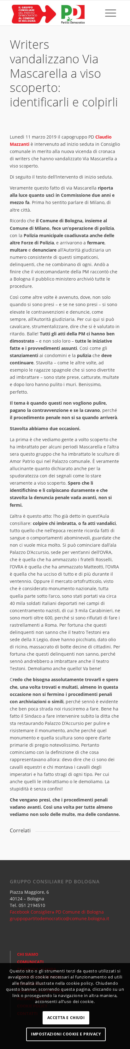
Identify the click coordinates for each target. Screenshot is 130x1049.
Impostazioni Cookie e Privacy (66, 1034)
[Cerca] (96, 13)
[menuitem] (96, 13)
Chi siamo (27, 954)
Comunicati (30, 962)
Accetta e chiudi (66, 1017)
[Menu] (110, 13)
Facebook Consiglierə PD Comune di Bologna (57, 912)
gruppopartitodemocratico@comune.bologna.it (59, 918)
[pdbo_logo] (54, 13)
